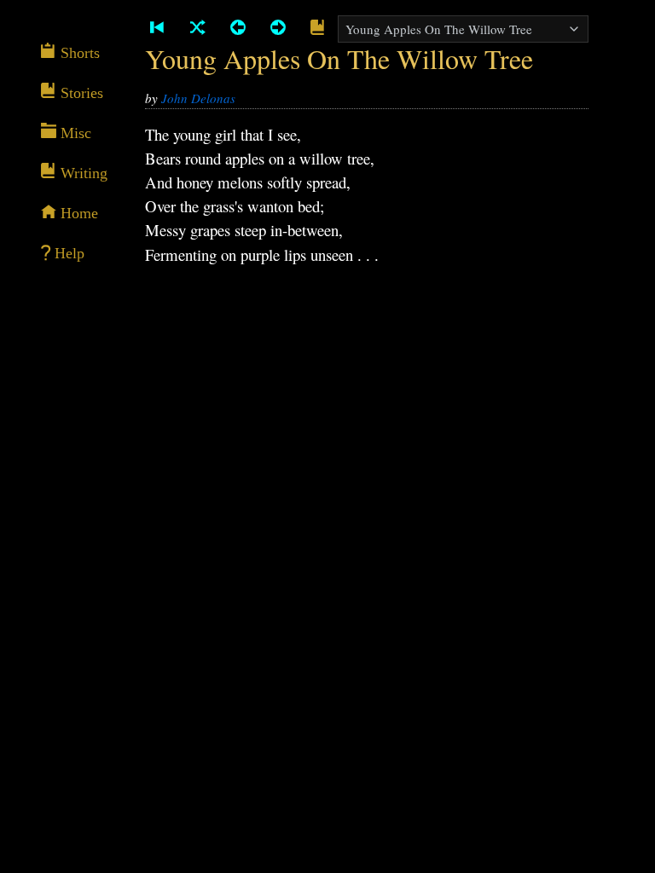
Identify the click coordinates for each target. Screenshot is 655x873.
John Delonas (198, 98)
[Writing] (318, 28)
